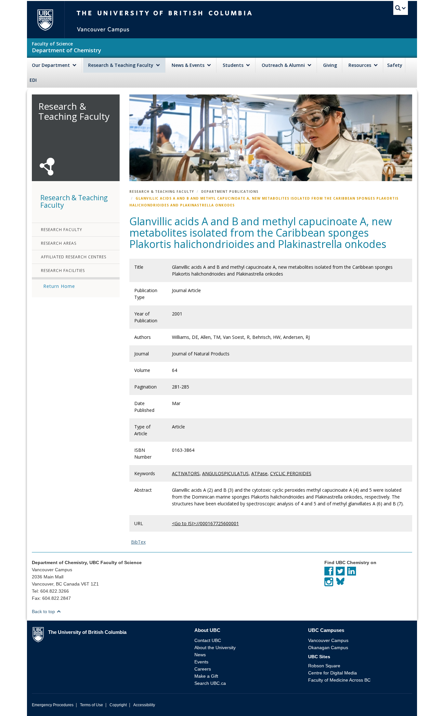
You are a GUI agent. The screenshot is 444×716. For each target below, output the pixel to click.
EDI (33, 80)
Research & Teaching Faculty (121, 65)
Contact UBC (207, 640)
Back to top (44, 611)
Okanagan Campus (328, 647)
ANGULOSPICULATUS (225, 473)
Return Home (59, 286)
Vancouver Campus (328, 640)
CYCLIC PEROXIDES (290, 473)
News (200, 654)
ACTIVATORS (186, 473)
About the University (215, 647)
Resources (360, 65)
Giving (330, 65)
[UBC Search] (400, 8)
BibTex (138, 542)
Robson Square (324, 665)
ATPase (259, 473)
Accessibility (144, 705)
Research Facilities (63, 270)
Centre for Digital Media (332, 672)
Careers (202, 669)
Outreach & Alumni (284, 65)
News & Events (189, 65)
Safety (394, 65)
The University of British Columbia (45, 19)
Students (234, 65)
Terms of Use (91, 705)
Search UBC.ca (210, 683)
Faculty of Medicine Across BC (339, 680)
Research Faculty (61, 229)
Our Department (51, 65)
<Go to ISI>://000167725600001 (205, 523)
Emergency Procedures (52, 705)
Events (201, 661)
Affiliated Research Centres (73, 257)
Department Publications (229, 191)
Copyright (118, 705)
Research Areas (58, 243)
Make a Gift (206, 676)
